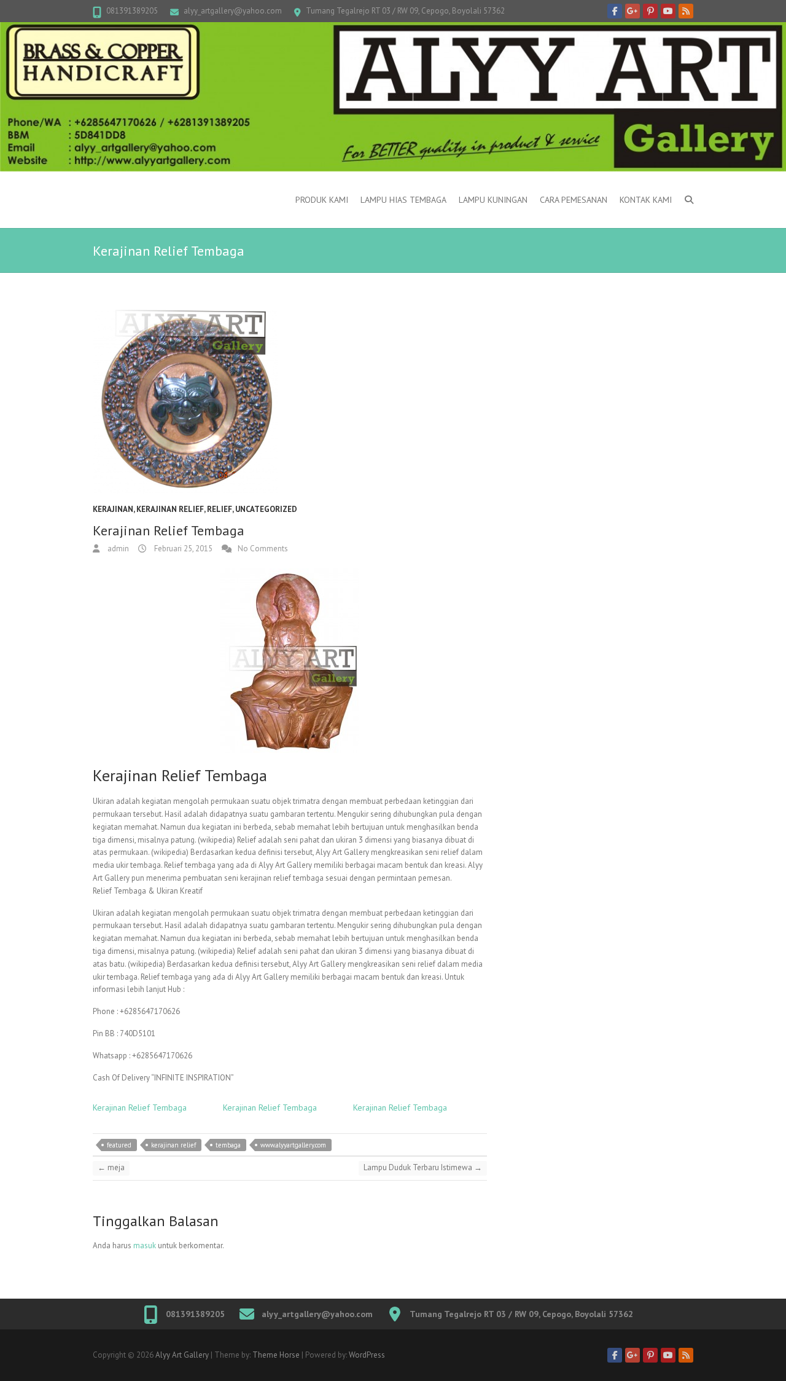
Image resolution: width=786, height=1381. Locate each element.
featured (119, 1145)
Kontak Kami (646, 199)
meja (111, 1167)
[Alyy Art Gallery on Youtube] (668, 11)
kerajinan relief (170, 509)
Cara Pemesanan (573, 199)
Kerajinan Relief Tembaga (140, 1107)
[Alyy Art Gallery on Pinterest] (650, 11)
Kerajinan (113, 509)
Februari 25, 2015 (182, 548)
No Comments (263, 548)
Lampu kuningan (493, 199)
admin (117, 548)
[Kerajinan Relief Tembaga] (290, 402)
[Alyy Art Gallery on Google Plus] (632, 11)
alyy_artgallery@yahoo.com (233, 11)
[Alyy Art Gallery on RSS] (686, 11)
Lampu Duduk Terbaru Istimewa (423, 1167)
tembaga (228, 1145)
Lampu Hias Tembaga (403, 199)
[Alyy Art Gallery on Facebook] (614, 11)
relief (219, 509)
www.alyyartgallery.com (293, 1145)
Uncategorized (266, 509)
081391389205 (132, 11)
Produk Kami (321, 199)
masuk (144, 1245)
